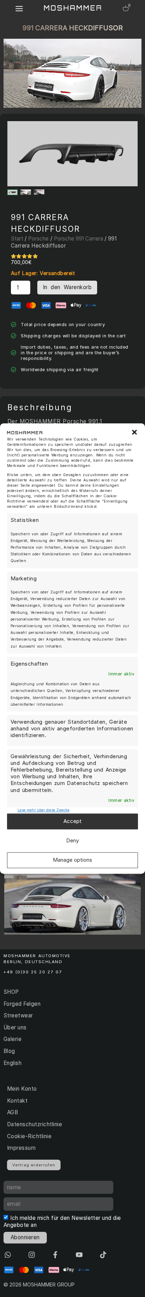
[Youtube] (79, 1255)
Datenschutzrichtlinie (34, 1124)
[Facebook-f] (55, 1255)
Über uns (15, 1027)
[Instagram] (31, 1255)
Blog (9, 1051)
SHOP (11, 992)
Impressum (21, 1148)
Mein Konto (22, 1088)
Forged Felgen (22, 1003)
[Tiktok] (103, 1255)
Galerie (12, 1039)
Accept (72, 821)
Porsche (38, 238)
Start (17, 238)
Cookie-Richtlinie (29, 1136)
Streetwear (18, 1015)
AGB (12, 1112)
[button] (134, 432)
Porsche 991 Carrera (78, 238)
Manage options (72, 860)
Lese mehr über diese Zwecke (44, 810)
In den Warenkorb (67, 287)
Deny (72, 840)
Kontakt (17, 1100)
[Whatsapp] (8, 1255)
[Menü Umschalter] (19, 8)
